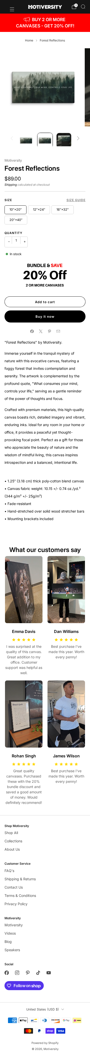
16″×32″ (62, 209)
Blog (8, 941)
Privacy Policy (16, 904)
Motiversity (13, 160)
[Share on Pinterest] (49, 331)
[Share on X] (40, 331)
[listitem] (45, 23)
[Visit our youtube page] (48, 973)
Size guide (76, 200)
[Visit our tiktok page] (38, 973)
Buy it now (45, 316)
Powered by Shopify (45, 1043)
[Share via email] (58, 331)
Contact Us (13, 887)
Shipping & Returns (20, 879)
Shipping (10, 185)
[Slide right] (78, 139)
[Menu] (9, 6)
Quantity (13, 233)
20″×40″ (16, 220)
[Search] (83, 6)
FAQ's (9, 870)
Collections (13, 841)
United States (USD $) (42, 1009)
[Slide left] (11, 139)
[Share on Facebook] (31, 331)
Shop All (11, 833)
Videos (10, 933)
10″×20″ (16, 209)
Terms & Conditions (20, 895)
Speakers (12, 950)
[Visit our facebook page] (6, 973)
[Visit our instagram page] (17, 973)
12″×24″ (39, 209)
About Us (12, 849)
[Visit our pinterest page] (27, 973)
